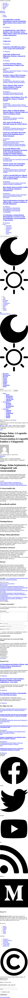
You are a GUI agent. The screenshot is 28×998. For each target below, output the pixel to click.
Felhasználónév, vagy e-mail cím (7, 984)
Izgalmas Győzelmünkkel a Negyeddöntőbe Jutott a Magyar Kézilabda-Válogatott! (13, 738)
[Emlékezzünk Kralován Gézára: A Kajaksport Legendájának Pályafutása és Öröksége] (14, 744)
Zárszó (25, 485)
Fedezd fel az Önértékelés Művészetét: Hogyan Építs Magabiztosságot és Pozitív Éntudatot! (14, 134)
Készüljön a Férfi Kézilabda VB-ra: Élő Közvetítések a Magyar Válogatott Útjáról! (15, 98)
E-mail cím (3, 626)
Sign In (14, 420)
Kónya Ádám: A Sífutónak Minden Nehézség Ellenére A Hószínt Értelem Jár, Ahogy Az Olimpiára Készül (15, 112)
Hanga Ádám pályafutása (18, 485)
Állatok (4, 310)
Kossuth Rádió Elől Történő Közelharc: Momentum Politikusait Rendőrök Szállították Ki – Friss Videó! (12, 680)
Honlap (2, 629)
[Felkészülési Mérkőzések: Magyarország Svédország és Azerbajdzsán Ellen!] (14, 721)
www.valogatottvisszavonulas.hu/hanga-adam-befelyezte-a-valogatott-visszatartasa (14, 579)
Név (1, 623)
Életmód (5, 301)
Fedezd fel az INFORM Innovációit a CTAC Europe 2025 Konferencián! (14, 47)
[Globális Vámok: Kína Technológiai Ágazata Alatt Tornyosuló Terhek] (15, 160)
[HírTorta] (5, 313)
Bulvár (4, 308)
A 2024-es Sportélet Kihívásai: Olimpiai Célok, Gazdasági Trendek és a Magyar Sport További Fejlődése (15, 176)
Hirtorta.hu (7, 27)
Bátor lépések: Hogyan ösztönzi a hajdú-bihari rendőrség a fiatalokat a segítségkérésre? (15, 188)
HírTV (4, 305)
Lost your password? (5, 997)
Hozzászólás (3, 611)
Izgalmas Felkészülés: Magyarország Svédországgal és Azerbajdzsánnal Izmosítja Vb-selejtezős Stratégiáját (13, 715)
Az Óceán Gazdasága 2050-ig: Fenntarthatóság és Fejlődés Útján (13, 64)
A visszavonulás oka (12, 483)
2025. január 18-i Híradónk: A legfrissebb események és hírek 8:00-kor (15, 123)
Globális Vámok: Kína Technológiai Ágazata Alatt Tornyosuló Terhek (14, 164)
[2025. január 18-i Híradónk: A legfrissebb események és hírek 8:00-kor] (15, 119)
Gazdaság (5, 304)
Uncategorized (6, 303)
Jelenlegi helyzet (8, 485)
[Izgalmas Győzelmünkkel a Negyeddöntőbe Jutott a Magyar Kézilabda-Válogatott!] (14, 733)
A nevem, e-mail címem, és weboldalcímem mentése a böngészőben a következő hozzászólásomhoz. (13, 632)
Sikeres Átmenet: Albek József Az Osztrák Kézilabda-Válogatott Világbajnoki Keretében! (13, 87)
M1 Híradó (5, 300)
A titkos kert (7, 41)
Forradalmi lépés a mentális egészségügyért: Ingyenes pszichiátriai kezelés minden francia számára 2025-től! (14, 22)
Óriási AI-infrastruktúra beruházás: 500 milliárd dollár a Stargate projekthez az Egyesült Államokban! (15, 202)
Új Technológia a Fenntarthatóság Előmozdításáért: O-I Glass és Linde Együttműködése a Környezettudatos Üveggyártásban (14, 217)
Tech (4, 297)
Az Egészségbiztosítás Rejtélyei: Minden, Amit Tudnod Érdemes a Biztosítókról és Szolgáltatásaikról (14, 666)
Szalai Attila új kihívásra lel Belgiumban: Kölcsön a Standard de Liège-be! (14, 56)
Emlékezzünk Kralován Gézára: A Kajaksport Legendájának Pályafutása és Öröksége (11, 749)
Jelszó (1, 989)
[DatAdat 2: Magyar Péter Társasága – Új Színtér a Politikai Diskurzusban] (15, 72)
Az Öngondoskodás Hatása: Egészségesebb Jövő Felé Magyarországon (13, 694)
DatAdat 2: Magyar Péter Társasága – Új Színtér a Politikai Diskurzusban (15, 76)
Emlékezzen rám (5, 992)
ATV (4, 307)
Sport (4, 299)
